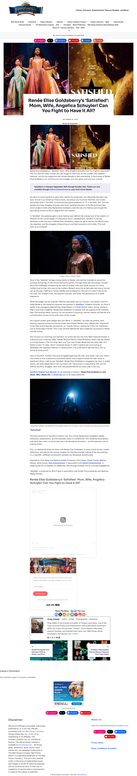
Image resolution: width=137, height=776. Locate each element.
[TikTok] (55, 637)
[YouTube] (57, 637)
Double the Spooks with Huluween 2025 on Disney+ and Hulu (40, 652)
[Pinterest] (76, 614)
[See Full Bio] (79, 634)
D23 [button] (57, 25)
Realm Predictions (79, 25)
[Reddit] (64, 614)
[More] (84, 614)
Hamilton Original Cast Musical (43, 372)
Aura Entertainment (57, 463)
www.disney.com (25, 745)
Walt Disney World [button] (17, 22)
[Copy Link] (68, 614)
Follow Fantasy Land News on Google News (70, 35)
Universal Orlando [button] (25, 25)
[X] (60, 614)
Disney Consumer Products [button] (76, 22)
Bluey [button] (107, 22)
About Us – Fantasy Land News (63, 28)
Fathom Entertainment (59, 189)
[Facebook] (56, 614)
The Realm (67, 25)
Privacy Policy (97, 743)
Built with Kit (53, 605)
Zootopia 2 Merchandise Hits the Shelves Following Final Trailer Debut (99, 652)
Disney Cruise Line (97, 22)
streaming (57, 375)
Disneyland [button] (32, 22)
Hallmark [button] (60, 22)
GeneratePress (82, 774)
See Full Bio (73, 634)
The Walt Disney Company (45, 25)
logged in (15, 677)
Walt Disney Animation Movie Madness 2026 (102, 25)
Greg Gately (74, 123)
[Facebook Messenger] (72, 614)
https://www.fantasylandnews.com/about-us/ (109, 725)
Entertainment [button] (119, 22)
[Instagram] (80, 614)
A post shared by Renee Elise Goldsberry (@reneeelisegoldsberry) (63, 554)
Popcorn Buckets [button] (46, 22)
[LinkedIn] (59, 637)
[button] (68, 30)
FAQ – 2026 (80, 28)
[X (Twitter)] (50, 637)
